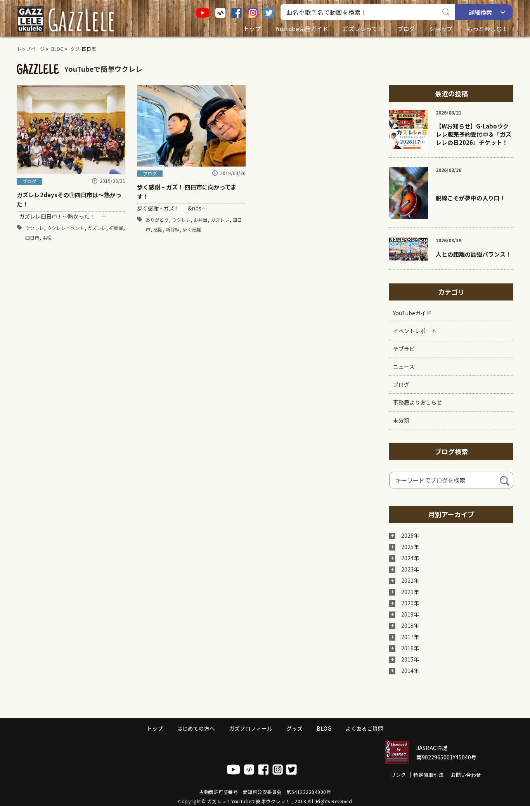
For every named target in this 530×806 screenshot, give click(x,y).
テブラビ (404, 349)
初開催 (116, 227)
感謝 (158, 229)
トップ (252, 28)
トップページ (31, 48)
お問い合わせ (466, 774)
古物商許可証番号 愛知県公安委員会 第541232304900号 (265, 792)
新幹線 (173, 229)
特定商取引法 (428, 774)
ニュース (403, 366)
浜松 (47, 237)
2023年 (410, 569)
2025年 (410, 547)
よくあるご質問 (364, 728)
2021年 (410, 592)
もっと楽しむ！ (487, 28)
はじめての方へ (196, 728)
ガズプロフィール (250, 728)
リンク (398, 774)
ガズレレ (96, 227)
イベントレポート (414, 331)
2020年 (410, 603)
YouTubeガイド (412, 313)
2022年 (410, 580)
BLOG (57, 48)
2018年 (410, 625)
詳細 (480, 12)
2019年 (410, 614)
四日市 (32, 237)
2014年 (410, 670)
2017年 (410, 637)
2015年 (410, 659)
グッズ (294, 728)
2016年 (410, 648)
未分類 (401, 420)
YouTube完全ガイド (301, 28)
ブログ (406, 28)
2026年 (410, 535)
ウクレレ (34, 227)
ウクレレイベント (65, 227)
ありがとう (157, 219)
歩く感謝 (192, 229)
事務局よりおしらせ (417, 402)
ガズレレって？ (363, 28)
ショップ (440, 28)
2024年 (410, 558)
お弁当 (201, 219)
